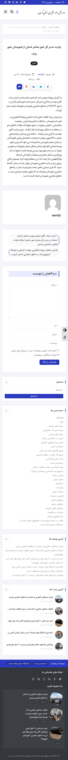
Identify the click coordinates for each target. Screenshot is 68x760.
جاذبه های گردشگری (54, 459)
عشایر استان (58, 479)
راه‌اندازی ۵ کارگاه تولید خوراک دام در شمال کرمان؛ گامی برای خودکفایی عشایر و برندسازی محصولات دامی (29, 632)
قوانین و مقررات (56, 496)
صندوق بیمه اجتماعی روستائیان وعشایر (47, 471)
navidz (41, 75)
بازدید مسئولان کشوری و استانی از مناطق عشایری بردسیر (39, 546)
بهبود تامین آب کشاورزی (53, 430)
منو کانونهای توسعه (55, 516)
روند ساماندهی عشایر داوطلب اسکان (48, 467)
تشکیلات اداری (57, 446)
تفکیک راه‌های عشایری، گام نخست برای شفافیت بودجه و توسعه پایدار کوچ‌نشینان (29, 609)
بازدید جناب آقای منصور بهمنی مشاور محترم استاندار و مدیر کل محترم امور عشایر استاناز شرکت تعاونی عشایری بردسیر (35, 240)
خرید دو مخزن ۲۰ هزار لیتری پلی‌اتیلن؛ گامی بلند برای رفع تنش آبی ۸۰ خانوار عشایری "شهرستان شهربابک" (29, 620)
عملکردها (59, 483)
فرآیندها (60, 488)
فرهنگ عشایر (57, 492)
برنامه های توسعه (56, 426)
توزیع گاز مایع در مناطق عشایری (50, 455)
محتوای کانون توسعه (54, 508)
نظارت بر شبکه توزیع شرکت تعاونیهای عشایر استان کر (41, 520)
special (59, 418)
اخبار (44, 27)
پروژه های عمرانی (56, 434)
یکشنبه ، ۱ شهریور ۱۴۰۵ (52, 2)
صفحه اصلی (53, 27)
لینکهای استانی (57, 500)
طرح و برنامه (58, 475)
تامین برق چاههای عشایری (52, 442)
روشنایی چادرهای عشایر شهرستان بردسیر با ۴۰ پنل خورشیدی (37, 575)
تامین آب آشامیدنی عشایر (52, 438)
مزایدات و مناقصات (55, 512)
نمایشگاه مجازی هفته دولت (51, 525)
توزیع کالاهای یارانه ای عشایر (51, 451)
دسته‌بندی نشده (56, 463)
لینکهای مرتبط (57, 504)
